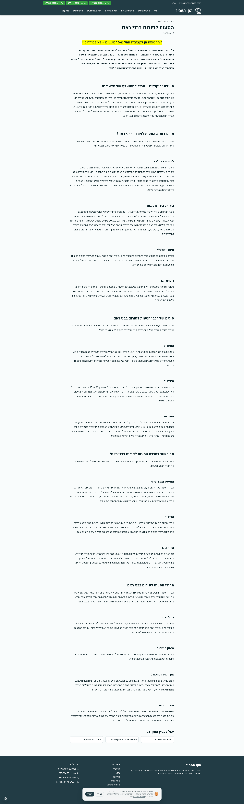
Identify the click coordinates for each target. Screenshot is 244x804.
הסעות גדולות (111, 10)
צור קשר (65, 10)
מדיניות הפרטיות (139, 797)
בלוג (118, 772)
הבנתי (89, 794)
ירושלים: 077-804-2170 (66, 782)
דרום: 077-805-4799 (52, 3)
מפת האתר (115, 780)
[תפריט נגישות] (5, 798)
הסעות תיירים (144, 10)
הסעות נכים (78, 10)
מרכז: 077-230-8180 (98, 3)
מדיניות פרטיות (113, 784)
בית (155, 10)
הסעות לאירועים (94, 10)
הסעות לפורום (162, 21)
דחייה (99, 794)
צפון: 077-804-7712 (75, 3)
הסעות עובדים (127, 10)
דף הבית (116, 768)
